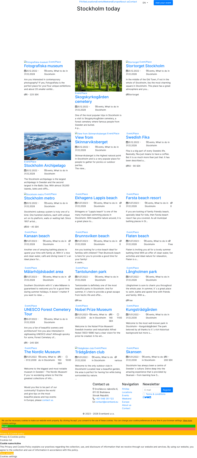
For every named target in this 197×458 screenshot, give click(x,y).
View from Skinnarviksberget (91, 139)
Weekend (107, 1)
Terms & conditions (155, 394)
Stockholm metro (39, 198)
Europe (116, 1)
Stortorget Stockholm (145, 66)
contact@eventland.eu (106, 401)
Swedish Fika (138, 137)
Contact (133, 1)
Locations (91, 1)
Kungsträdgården (141, 309)
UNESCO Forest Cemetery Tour (47, 311)
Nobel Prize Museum (93, 309)
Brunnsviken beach (92, 236)
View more (187, 420)
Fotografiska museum (43, 66)
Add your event (163, 2)
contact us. (47, 400)
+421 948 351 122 (104, 398)
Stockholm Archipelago (45, 165)
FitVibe (82, 1)
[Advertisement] (98, 32)
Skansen (133, 352)
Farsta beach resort (143, 198)
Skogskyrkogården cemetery (92, 99)
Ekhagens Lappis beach (96, 198)
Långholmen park (141, 271)
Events (99, 1)
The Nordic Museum (42, 352)
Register (167, 390)
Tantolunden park (91, 271)
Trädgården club (90, 352)
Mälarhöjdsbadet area (43, 271)
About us (124, 1)
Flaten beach (137, 236)
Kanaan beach (37, 236)
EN (144, 2)
